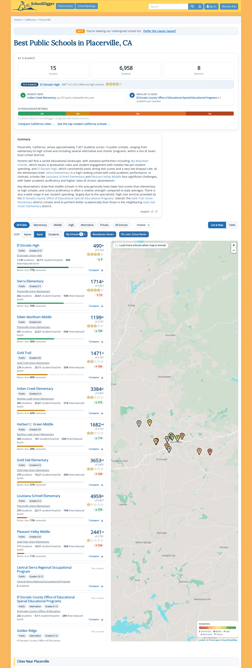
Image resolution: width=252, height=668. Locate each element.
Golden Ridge (27, 631)
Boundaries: (102, 234)
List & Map (217, 225)
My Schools (74, 234)
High (71, 225)
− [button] (234, 250)
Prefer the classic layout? (159, 31)
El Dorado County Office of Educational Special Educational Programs (176, 97)
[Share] (199, 6)
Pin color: (133, 234)
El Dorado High (50, 84)
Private (104, 225)
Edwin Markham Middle (34, 317)
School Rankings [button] (86, 6)
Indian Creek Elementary (41, 97)
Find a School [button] (65, 6)
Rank (40, 234)
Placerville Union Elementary (33, 291)
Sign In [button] (212, 6)
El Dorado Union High (29, 255)
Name (27, 234)
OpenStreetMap (229, 639)
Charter (143, 225)
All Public (22, 225)
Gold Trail (24, 353)
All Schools (121, 225)
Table (232, 225)
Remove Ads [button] (229, 6)
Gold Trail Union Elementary (33, 363)
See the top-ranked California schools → (83, 124)
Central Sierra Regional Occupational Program (44, 569)
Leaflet (201, 639)
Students (53, 234)
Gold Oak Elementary (32, 460)
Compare (94, 270)
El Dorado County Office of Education (38, 611)
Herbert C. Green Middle (35, 424)
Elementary (40, 225)
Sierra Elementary (58, 173)
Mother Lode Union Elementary (35, 398)
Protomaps (214, 639)
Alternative (87, 225)
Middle (58, 225)
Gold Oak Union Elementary (33, 470)
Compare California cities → (36, 124)
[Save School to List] (102, 270)
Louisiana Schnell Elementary (65, 176)
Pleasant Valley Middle (106, 176)
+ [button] (234, 245)
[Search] (192, 6)
